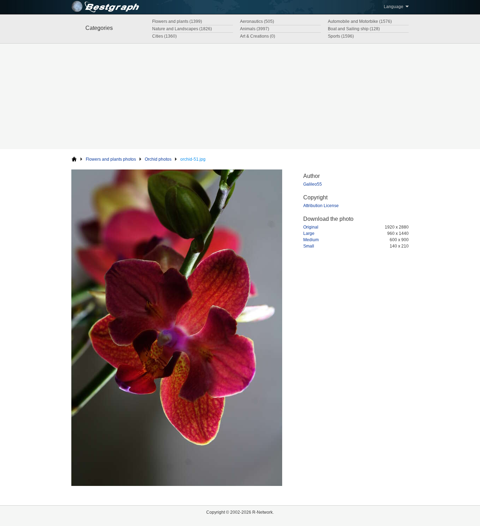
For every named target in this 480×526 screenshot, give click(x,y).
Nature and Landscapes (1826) (182, 28)
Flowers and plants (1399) (177, 21)
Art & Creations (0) (257, 36)
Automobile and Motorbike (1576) (360, 21)
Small (308, 246)
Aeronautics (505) (257, 21)
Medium (311, 239)
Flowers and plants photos (111, 159)
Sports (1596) (341, 36)
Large (308, 233)
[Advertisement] (240, 96)
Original (310, 227)
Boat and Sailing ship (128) (354, 28)
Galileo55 (312, 184)
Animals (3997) (254, 28)
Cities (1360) (164, 36)
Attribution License (321, 205)
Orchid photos (158, 159)
